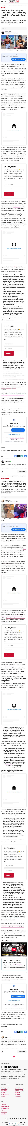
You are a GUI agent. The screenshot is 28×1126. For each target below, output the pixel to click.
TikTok (20, 450)
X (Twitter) (22, 437)
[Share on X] (12, 1123)
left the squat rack (11, 149)
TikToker (24, 450)
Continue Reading (14, 1108)
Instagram (17, 437)
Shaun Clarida (4, 621)
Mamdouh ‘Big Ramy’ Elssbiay (14, 616)
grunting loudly (19, 384)
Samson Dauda (10, 618)
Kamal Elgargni (19, 619)
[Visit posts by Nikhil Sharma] (2, 461)
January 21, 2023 (20, 379)
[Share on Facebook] (9, 1123)
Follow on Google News (14, 434)
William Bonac (10, 619)
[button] (2, 1)
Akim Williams (18, 618)
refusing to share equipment (8, 388)
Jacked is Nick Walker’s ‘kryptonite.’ (10, 916)
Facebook (12, 437)
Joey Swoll (16, 450)
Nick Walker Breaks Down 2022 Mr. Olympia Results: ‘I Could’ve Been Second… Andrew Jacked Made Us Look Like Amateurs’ (12, 925)
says (15, 907)
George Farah (18, 565)
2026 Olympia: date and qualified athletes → (12, 1018)
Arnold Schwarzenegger (19, 683)
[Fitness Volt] (14, 1)
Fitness (8, 450)
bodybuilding (4, 1026)
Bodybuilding (5, 478)
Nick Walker (18, 614)
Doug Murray (8, 500)
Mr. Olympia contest (6, 563)
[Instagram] (26, 1037)
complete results (17, 964)
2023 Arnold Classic (11, 1024)
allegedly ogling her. (8, 222)
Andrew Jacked (8, 763)
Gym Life (12, 450)
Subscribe (8, 194)
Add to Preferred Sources (18, 59)
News (3, 7)
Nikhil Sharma (8, 31)
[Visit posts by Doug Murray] (2, 1037)
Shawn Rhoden (9, 666)
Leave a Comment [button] (22, 471)
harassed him (16, 206)
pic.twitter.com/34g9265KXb (9, 376)
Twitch (15, 266)
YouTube (15, 439)
